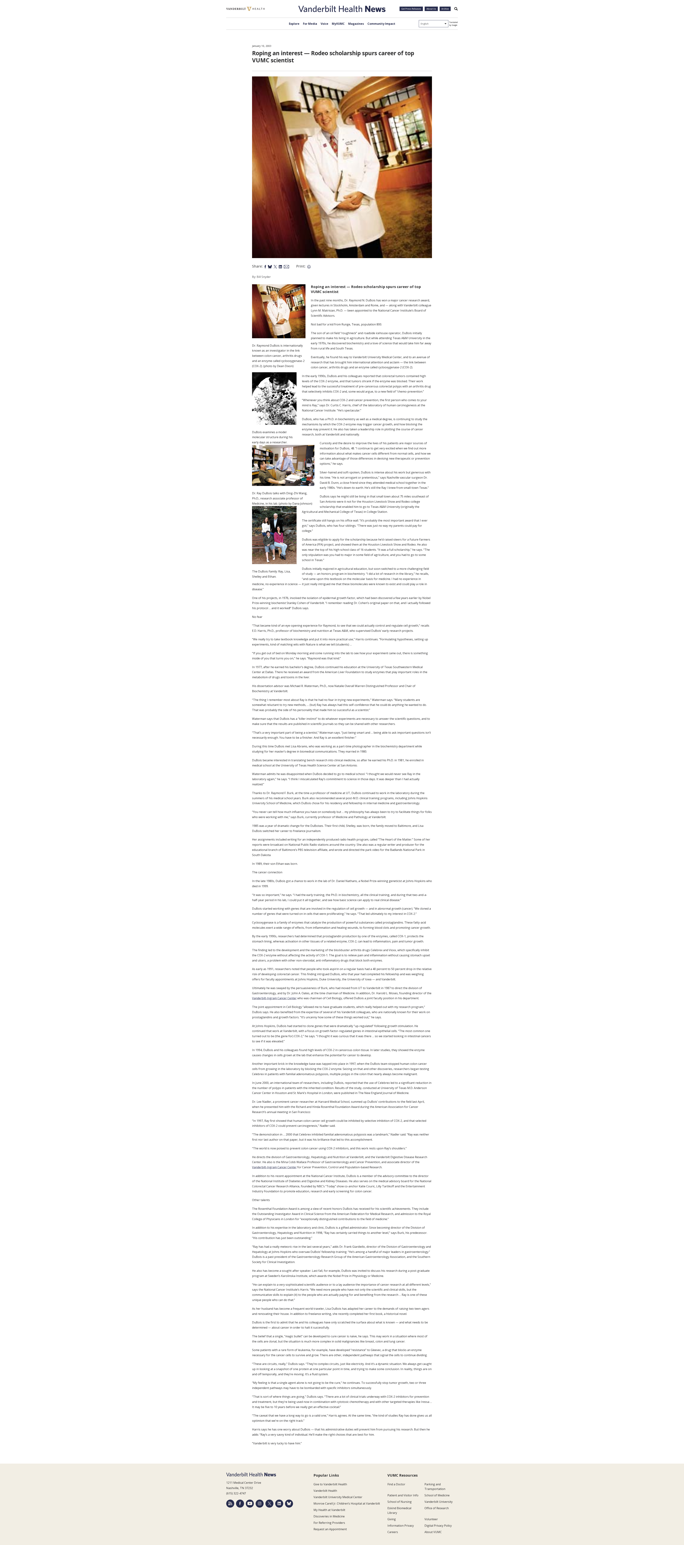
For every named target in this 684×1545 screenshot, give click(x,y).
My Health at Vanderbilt (329, 1510)
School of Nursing (399, 1502)
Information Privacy (400, 1526)
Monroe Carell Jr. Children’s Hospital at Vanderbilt (347, 1503)
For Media (310, 24)
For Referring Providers (329, 1523)
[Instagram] (260, 1504)
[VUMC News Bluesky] (289, 1504)
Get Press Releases (411, 8)
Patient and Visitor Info (402, 1495)
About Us (431, 8)
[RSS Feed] (230, 1504)
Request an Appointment (330, 1529)
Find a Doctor (396, 1484)
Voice (324, 24)
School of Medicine (437, 1495)
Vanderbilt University (438, 1502)
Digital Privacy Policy (438, 1526)
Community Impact (381, 24)
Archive (445, 8)
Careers (392, 1532)
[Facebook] (240, 1504)
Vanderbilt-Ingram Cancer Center (274, 998)
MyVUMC (338, 24)
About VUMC (433, 1532)
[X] (269, 1504)
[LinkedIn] (279, 1504)
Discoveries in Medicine (329, 1516)
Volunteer (431, 1519)
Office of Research (436, 1508)
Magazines (356, 24)
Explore (294, 24)
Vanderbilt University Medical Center (338, 1497)
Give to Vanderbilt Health (330, 1484)
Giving (391, 1519)
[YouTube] (250, 1504)
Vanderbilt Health (325, 1491)
